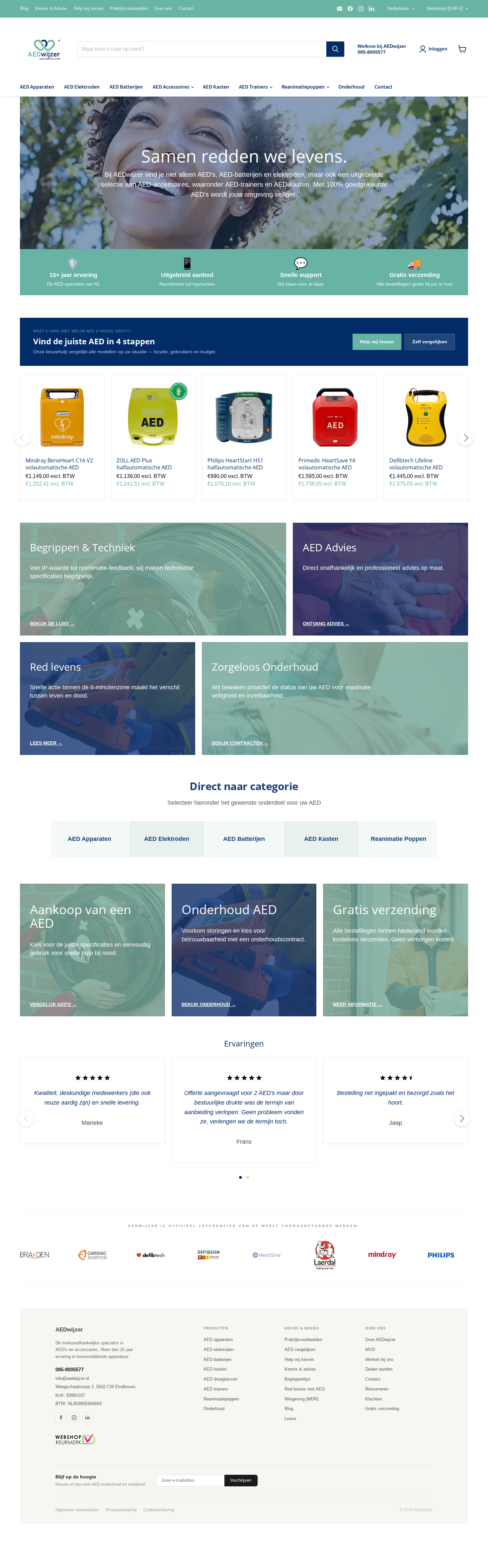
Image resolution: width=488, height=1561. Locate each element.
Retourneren (376, 1389)
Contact (186, 8)
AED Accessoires (171, 87)
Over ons (163, 8)
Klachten (373, 1398)
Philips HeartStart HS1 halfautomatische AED (235, 464)
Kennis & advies (300, 1369)
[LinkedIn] (87, 1417)
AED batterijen (217, 1359)
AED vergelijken (300, 1349)
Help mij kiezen (88, 8)
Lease (290, 1418)
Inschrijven (240, 1480)
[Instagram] (74, 1417)
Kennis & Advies (51, 8)
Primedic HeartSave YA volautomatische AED (327, 464)
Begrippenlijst (297, 1379)
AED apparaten (218, 1339)
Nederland (445, 8)
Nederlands (398, 8)
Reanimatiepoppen (304, 87)
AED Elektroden (82, 87)
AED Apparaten (37, 87)
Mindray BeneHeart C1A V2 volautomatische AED (59, 464)
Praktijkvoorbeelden (129, 8)
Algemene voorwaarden (77, 1510)
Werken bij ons (379, 1359)
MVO (370, 1349)
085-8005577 (69, 1369)
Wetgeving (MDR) (301, 1398)
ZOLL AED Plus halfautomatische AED (144, 464)
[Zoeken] (335, 49)
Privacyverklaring (121, 1510)
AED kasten (215, 1369)
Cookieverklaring (158, 1510)
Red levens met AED (305, 1389)
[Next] (466, 438)
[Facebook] (60, 1417)
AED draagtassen (220, 1379)
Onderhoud (351, 87)
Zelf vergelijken (429, 341)
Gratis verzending (382, 1408)
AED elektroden (218, 1349)
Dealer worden (378, 1369)
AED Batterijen (126, 87)
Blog (24, 8)
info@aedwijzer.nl (72, 1378)
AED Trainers (254, 87)
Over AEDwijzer (380, 1339)
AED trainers (215, 1389)
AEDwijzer (69, 1329)
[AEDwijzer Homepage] (45, 49)
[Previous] (22, 438)
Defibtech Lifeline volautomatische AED (416, 464)
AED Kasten (216, 87)
